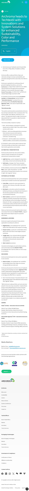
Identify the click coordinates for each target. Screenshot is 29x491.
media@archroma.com (14, 346)
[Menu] (26, 2)
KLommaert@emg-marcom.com (18, 348)
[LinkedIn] (6, 474)
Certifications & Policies (6, 457)
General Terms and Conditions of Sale (8, 484)
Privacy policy (17, 488)
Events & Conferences (6, 403)
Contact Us (3, 409)
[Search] (22, 2)
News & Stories (4, 400)
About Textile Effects (5, 419)
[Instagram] (10, 474)
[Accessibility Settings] (27, 489)
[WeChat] (17, 473)
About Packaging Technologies (7, 438)
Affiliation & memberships (6, 460)
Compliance (3, 463)
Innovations (3, 425)
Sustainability (4, 395)
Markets (3, 422)
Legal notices (24, 488)
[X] (13, 474)
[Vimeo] (24, 473)
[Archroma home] (5, 2)
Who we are (3, 392)
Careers (3, 398)
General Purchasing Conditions (7, 488)
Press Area (3, 406)
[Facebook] (2, 474)
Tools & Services (5, 428)
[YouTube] (21, 473)
